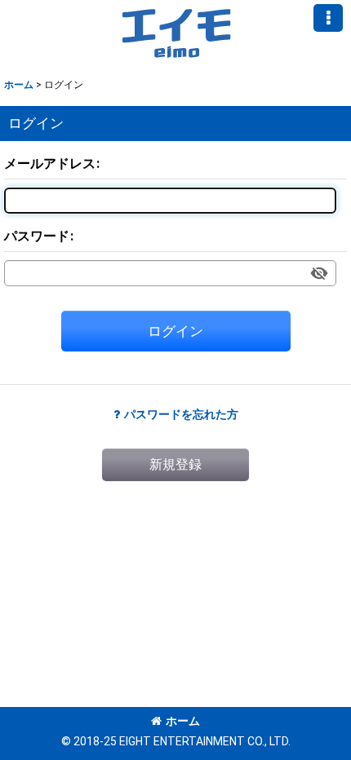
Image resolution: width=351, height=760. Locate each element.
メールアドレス (50, 163)
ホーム (183, 720)
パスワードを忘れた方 (181, 414)
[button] (328, 18)
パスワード (36, 236)
